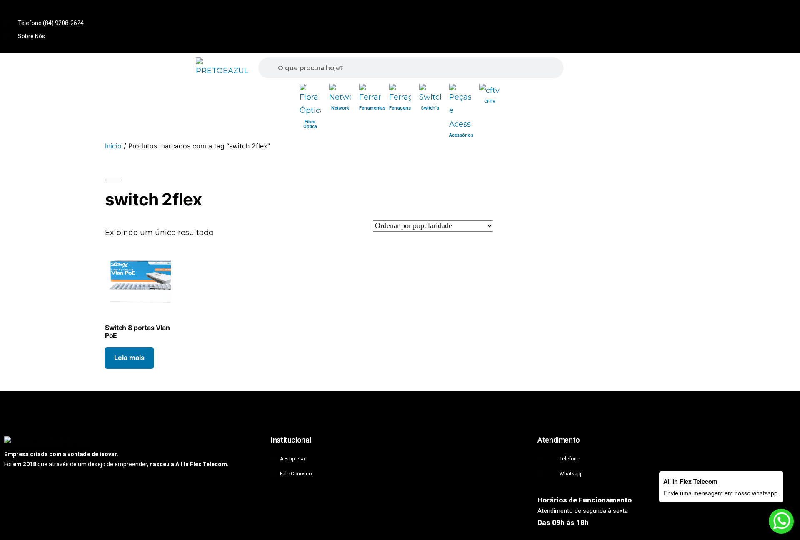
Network (340, 108)
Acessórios (461, 135)
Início (113, 146)
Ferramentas (372, 108)
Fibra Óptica (310, 124)
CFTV (489, 101)
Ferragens (400, 108)
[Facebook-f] (760, 12)
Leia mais (129, 357)
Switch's (430, 108)
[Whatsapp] (732, 12)
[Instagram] (787, 12)
